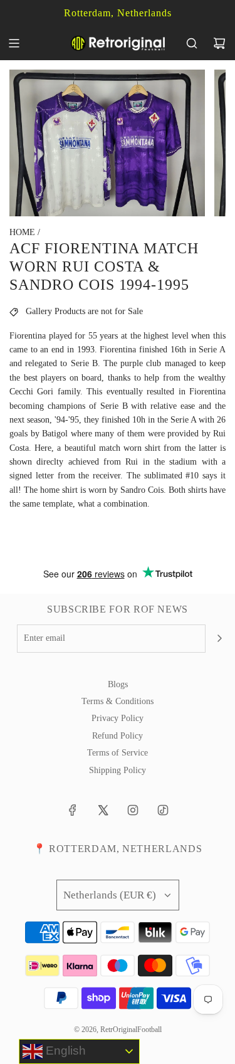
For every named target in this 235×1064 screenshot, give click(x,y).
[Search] (192, 43)
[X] (103, 810)
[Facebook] (72, 810)
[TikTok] (163, 810)
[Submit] (219, 638)
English (64, 1050)
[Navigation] (14, 43)
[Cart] (219, 43)
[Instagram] (133, 810)
